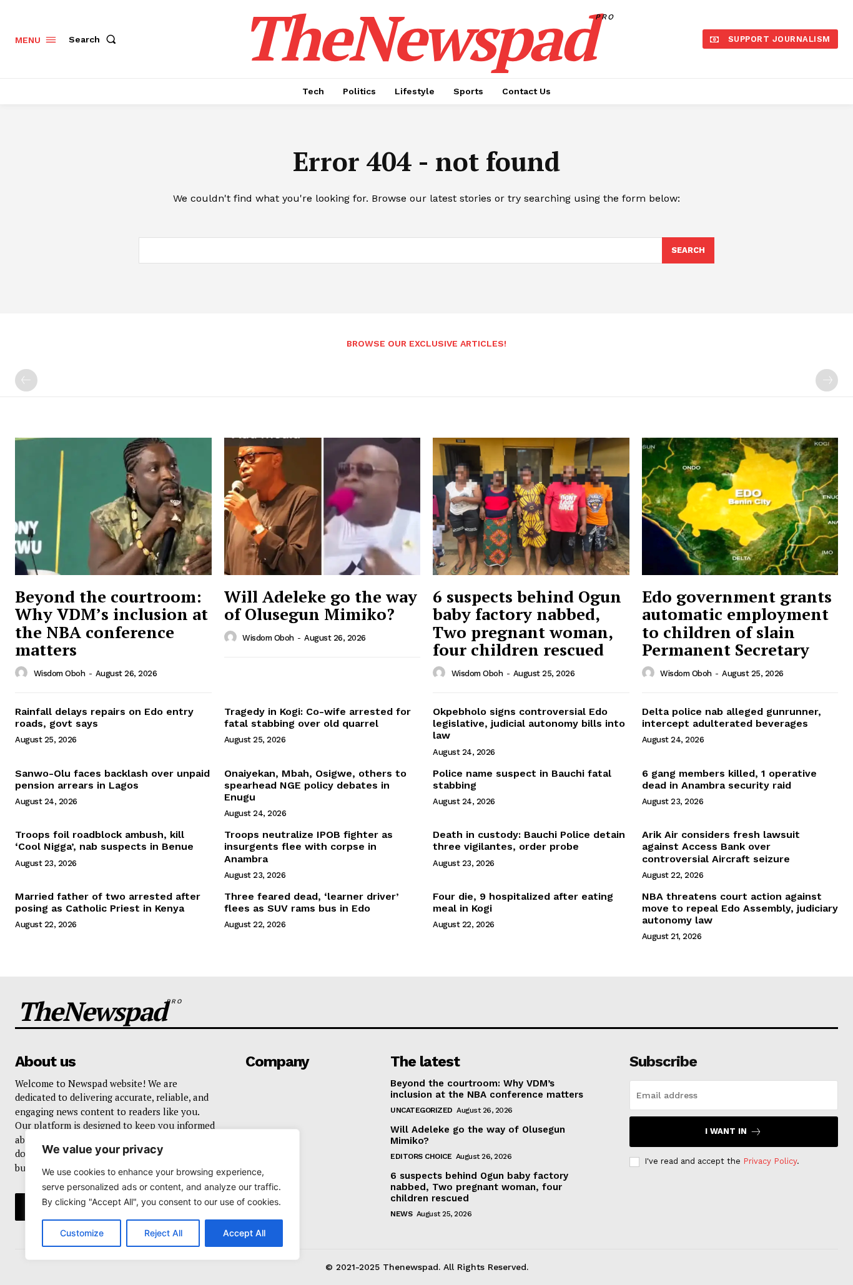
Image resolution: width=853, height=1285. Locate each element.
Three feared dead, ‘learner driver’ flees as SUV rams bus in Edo (311, 902)
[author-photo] (23, 673)
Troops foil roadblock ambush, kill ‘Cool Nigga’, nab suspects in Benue (104, 840)
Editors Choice (420, 1156)
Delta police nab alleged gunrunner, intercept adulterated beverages (731, 717)
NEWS (401, 1213)
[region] (162, 1194)
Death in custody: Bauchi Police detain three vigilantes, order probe (529, 840)
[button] (95, 39)
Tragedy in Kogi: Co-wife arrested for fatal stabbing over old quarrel (317, 717)
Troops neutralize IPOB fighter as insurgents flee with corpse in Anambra (308, 846)
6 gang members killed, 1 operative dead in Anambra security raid (729, 779)
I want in (726, 1131)
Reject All (163, 1233)
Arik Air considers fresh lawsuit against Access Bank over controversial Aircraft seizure (721, 846)
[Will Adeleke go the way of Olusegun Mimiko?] (322, 506)
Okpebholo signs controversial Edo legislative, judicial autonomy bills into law (529, 723)
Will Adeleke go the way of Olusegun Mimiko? (320, 605)
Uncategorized (421, 1110)
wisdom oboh (60, 673)
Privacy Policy (770, 1161)
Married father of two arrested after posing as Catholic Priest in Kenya (107, 902)
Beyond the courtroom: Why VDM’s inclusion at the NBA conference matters (111, 623)
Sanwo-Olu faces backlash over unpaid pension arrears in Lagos (112, 779)
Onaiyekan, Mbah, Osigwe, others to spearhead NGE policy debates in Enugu (315, 785)
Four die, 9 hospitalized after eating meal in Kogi (523, 902)
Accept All (244, 1233)
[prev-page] (26, 380)
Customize (82, 1233)
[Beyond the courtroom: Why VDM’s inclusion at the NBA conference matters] (113, 506)
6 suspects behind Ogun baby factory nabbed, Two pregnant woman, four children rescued (527, 623)
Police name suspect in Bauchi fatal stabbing (522, 779)
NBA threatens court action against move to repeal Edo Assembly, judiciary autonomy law (740, 908)
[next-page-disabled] (827, 380)
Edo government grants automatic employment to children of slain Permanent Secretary (737, 623)
